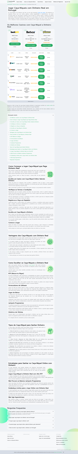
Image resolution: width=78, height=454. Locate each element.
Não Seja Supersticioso (16, 157)
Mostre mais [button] (30, 101)
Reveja (31, 48)
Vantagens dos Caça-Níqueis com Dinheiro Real (20, 132)
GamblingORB (9, 4)
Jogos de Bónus (14, 140)
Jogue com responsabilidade (44, 438)
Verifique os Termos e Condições (18, 124)
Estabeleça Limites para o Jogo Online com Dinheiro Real (24, 155)
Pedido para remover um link (62, 440)
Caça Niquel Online (23, 4)
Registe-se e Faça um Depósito (18, 126)
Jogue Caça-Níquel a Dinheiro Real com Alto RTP (22, 151)
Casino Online (19, 1)
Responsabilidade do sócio (61, 438)
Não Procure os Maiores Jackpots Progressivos (21, 153)
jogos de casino (41, 12)
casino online (50, 105)
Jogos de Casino (48, 1)
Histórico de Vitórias (15, 145)
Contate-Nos (58, 436)
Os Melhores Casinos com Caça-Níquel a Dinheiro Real (22, 117)
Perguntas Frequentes (15, 159)
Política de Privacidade (58, 452)
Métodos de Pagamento (58, 1)
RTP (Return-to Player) (16, 136)
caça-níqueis (32, 265)
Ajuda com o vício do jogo (44, 436)
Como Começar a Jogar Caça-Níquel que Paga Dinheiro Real (23, 119)
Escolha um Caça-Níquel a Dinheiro (19, 128)
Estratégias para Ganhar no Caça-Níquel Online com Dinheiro (23, 149)
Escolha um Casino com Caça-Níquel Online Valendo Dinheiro (25, 122)
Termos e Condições (60, 442)
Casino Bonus (40, 1)
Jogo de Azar (67, 1)
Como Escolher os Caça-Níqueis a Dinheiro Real (20, 134)
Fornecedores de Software (17, 138)
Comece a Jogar (14, 130)
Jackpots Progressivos (16, 143)
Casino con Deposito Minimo (30, 1)
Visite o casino (31, 45)
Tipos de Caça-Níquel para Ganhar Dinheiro (19, 147)
